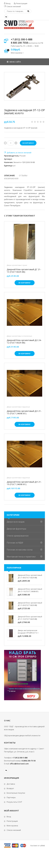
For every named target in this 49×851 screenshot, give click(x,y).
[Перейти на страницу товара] (24, 242)
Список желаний (13, 6)
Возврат (10, 788)
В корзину (24, 282)
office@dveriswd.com (19, 763)
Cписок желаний (14, 830)
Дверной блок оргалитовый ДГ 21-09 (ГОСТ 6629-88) (30, 604)
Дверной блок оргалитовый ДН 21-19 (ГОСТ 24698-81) (24, 483)
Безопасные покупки (16, 793)
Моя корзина (12, 825)
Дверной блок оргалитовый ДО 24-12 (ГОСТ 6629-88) (24, 341)
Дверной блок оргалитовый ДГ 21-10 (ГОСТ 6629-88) (30, 617)
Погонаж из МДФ (15, 542)
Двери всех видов (15, 521)
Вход (8, 3)
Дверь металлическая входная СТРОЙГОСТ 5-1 (28, 631)
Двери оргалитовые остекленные (19, 336)
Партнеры (11, 797)
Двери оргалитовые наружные (18, 407)
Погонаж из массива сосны (20, 549)
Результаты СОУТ (14, 802)
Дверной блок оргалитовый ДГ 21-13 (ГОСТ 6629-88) (24, 270)
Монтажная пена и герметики (21, 556)
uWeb (42, 845)
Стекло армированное (18, 535)
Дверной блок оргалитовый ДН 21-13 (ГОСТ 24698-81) (24, 412)
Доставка (11, 784)
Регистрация (21, 3)
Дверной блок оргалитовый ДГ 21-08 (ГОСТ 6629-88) (30, 576)
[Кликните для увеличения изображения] (24, 86)
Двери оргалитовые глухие (17, 265)
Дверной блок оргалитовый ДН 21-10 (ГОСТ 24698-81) (30, 590)
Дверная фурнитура (16, 528)
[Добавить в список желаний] (17, 152)
